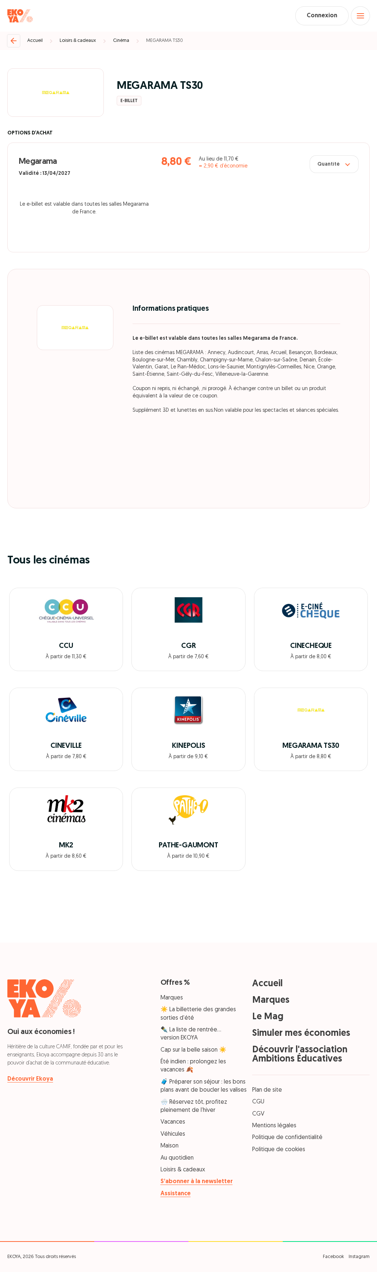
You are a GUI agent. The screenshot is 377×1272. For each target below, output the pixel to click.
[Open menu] (360, 16)
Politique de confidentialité (287, 1138)
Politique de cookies (278, 1150)
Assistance (176, 1194)
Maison (170, 1146)
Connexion (322, 16)
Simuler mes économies (301, 1033)
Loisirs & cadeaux (78, 40)
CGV (258, 1114)
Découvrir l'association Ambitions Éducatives (300, 1054)
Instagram (359, 1256)
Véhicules (173, 1134)
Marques (172, 998)
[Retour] (13, 41)
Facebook (333, 1256)
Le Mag (267, 1016)
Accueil (35, 40)
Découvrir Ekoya (30, 1079)
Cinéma (121, 40)
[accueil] (20, 15)
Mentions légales (274, 1126)
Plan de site (267, 1090)
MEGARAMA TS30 (164, 40)
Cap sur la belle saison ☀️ (193, 1050)
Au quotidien (177, 1158)
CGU (258, 1102)
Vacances (173, 1122)
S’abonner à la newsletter (197, 1182)
